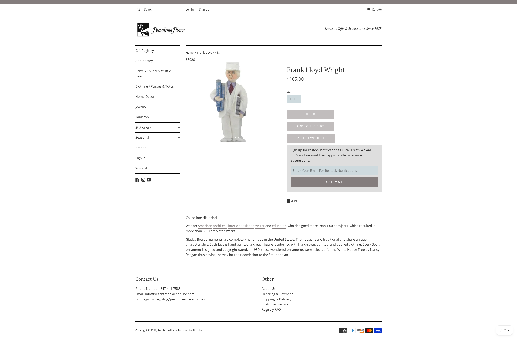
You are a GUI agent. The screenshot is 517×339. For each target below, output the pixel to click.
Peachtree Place (167, 330)
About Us (269, 288)
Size (289, 92)
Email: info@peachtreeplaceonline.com (164, 294)
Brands (157, 148)
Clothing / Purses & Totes (154, 86)
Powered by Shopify (190, 330)
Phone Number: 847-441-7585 (158, 288)
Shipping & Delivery (276, 299)
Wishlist (141, 168)
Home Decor (157, 96)
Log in (190, 9)
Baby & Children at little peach (153, 73)
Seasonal (157, 137)
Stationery (157, 127)
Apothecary (144, 61)
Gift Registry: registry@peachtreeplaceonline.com (173, 299)
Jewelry (157, 107)
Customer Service (275, 304)
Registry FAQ (271, 309)
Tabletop (157, 117)
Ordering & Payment (277, 294)
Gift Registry (144, 50)
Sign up (204, 9)
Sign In (140, 158)
